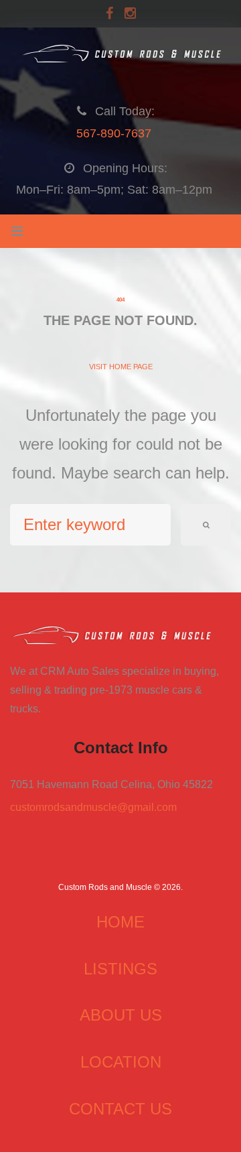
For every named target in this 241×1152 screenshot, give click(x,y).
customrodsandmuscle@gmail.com (93, 807)
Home (120, 922)
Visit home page (121, 367)
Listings (120, 969)
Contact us (120, 1109)
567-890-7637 (113, 133)
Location (120, 1062)
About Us (121, 1015)
